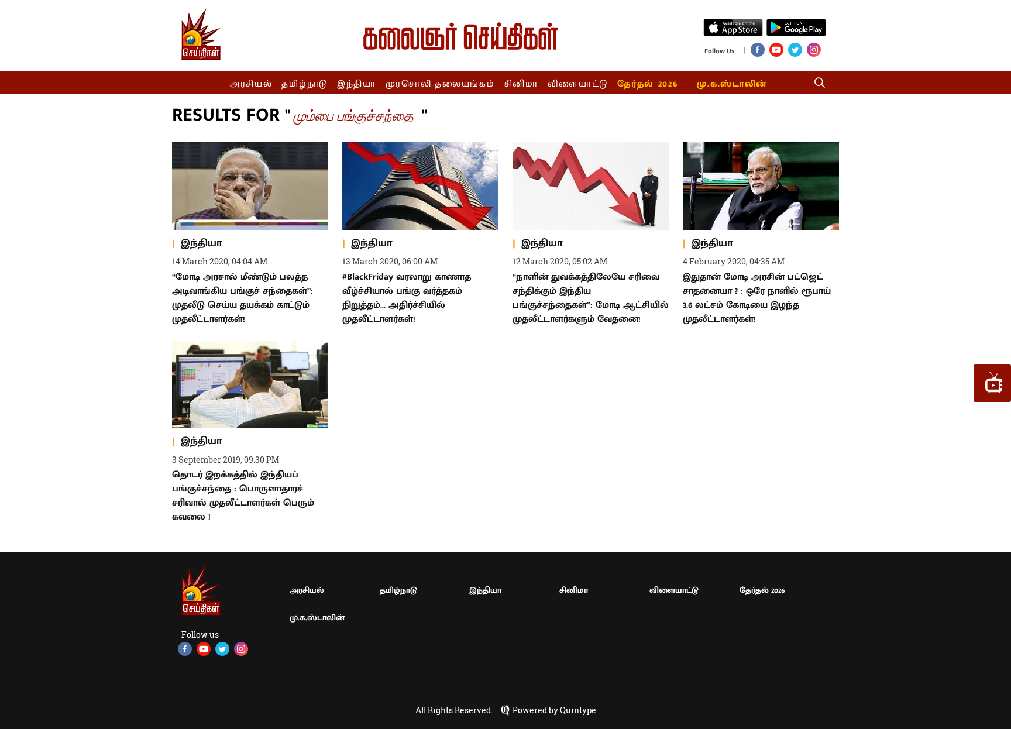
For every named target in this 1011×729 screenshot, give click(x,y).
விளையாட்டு (578, 84)
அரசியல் (251, 84)
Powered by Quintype (554, 710)
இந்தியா (356, 84)
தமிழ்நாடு (304, 84)
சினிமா (521, 84)
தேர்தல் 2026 (647, 84)
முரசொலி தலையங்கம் (440, 84)
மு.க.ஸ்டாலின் (732, 84)
